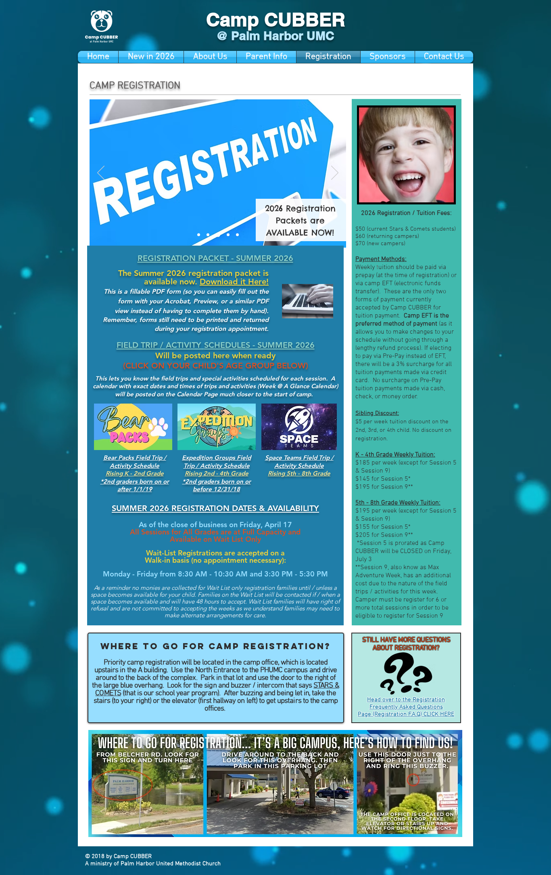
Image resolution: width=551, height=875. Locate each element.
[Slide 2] (218, 235)
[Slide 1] (198, 234)
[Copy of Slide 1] (208, 234)
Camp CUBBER (275, 19)
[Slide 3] (228, 234)
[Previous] (100, 173)
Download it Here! (234, 281)
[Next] (334, 173)
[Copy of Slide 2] (237, 234)
